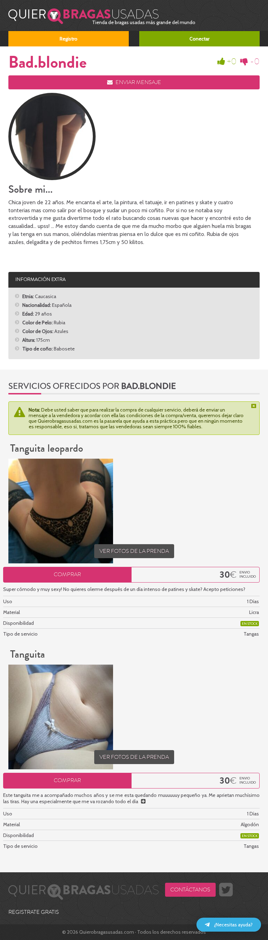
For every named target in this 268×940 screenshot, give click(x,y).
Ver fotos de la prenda (134, 551)
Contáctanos (190, 890)
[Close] (254, 406)
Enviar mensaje (137, 82)
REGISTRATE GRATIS (33, 912)
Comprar (67, 574)
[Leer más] (143, 801)
